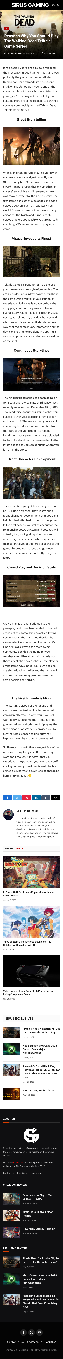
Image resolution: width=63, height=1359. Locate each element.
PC (7, 28)
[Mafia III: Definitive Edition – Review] (11, 1215)
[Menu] (5, 5)
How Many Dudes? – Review (39, 1228)
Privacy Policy (15, 1342)
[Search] (58, 5)
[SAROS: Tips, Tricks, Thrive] (11, 1094)
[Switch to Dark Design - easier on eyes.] (53, 5)
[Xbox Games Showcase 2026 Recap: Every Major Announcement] (11, 1049)
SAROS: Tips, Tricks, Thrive (38, 1090)
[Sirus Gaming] (30, 5)
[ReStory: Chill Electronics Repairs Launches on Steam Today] (31, 872)
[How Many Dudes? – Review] (11, 1232)
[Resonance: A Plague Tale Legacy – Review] (11, 1199)
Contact (51, 1342)
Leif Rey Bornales (14, 53)
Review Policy (35, 1342)
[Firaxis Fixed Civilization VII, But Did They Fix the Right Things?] (11, 1032)
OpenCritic (18, 1162)
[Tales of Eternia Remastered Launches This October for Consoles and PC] (31, 922)
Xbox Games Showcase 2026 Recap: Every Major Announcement (40, 1049)
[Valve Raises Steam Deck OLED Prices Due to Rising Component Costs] (31, 971)
